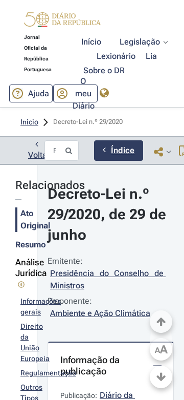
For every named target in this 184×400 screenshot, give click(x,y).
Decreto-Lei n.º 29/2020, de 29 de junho (109, 214)
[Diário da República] (62, 21)
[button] (62, 21)
